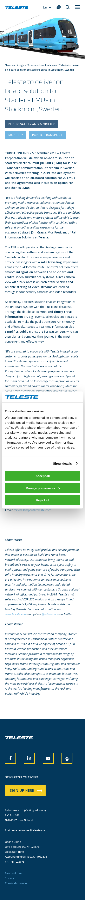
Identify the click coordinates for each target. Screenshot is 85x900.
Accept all (42, 476)
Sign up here (22, 790)
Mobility (15, 135)
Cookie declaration (16, 883)
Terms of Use (13, 873)
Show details (62, 463)
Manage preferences (40, 488)
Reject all (42, 500)
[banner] (16, 7)
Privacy (9, 878)
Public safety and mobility (31, 124)
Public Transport (47, 135)
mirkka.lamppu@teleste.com (32, 510)
